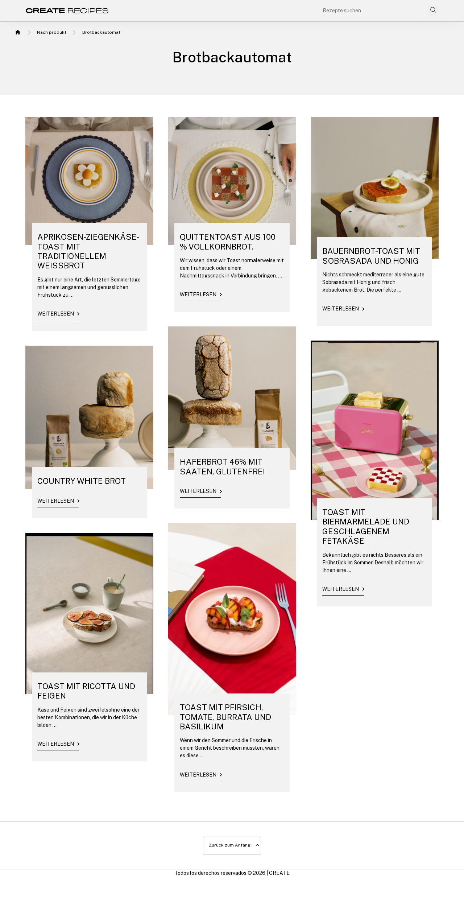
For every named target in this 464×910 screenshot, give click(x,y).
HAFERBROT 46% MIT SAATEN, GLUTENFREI (222, 466)
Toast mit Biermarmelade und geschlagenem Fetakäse (365, 526)
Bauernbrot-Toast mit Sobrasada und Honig (371, 255)
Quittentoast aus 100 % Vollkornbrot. (228, 241)
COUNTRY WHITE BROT (81, 481)
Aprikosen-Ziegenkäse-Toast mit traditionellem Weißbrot (88, 251)
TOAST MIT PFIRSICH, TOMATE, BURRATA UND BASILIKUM (225, 717)
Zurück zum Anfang (229, 845)
